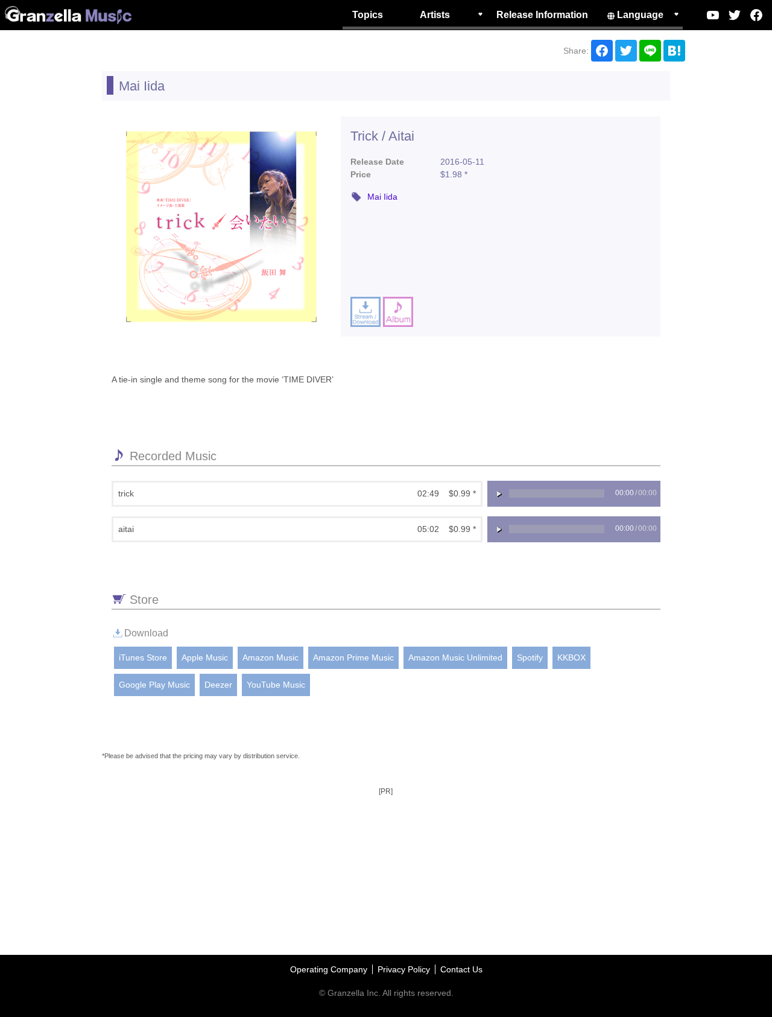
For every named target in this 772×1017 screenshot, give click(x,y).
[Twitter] (734, 15)
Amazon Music (270, 657)
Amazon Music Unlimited (455, 657)
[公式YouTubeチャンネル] (713, 15)
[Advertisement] (386, 827)
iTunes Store (143, 657)
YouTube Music (276, 684)
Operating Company (328, 969)
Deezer (218, 684)
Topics (367, 15)
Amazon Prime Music (353, 657)
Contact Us (461, 969)
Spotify (530, 657)
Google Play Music (154, 684)
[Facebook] (756, 15)
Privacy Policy (404, 969)
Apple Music (205, 657)
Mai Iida (142, 85)
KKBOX (571, 657)
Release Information (542, 15)
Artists (435, 15)
